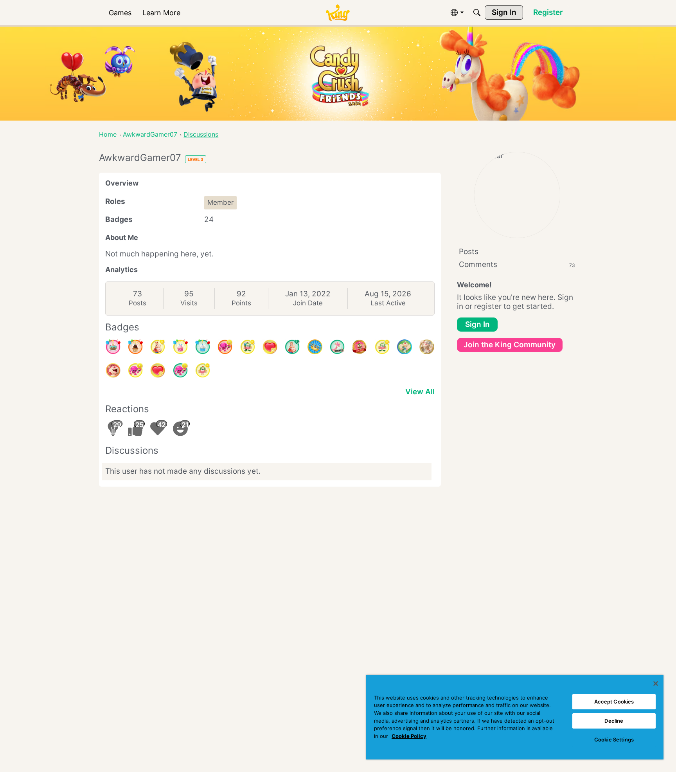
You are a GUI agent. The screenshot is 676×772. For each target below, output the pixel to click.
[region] (514, 717)
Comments (517, 264)
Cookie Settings (614, 739)
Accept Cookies (614, 701)
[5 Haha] (113, 370)
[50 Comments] (247, 346)
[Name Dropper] (337, 346)
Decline (613, 721)
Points (241, 303)
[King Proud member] (314, 346)
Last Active (388, 303)
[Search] (477, 12)
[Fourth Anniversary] (113, 346)
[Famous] (157, 346)
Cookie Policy (409, 736)
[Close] (655, 683)
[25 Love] (269, 346)
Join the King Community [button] (510, 344)
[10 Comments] (202, 370)
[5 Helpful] (135, 370)
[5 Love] (157, 370)
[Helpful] (180, 370)
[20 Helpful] (225, 346)
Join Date (308, 303)
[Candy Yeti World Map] (404, 346)
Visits (189, 303)
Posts (137, 303)
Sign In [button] (477, 324)
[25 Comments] (382, 346)
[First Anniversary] (202, 346)
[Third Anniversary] (135, 346)
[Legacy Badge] (426, 346)
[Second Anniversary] (180, 346)
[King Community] (337, 12)
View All (420, 391)
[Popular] (292, 346)
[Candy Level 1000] (359, 346)
